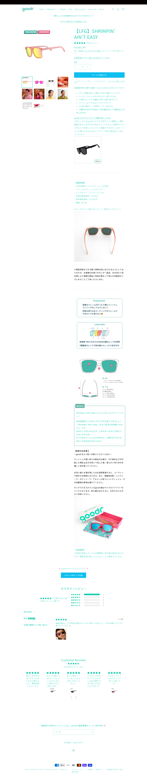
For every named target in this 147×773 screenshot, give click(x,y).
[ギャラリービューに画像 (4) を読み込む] (63, 82)
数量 (75, 62)
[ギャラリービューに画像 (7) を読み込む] (51, 94)
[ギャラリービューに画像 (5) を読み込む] (27, 94)
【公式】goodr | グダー (37, 769)
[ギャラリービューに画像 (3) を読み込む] (51, 82)
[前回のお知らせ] (53, 2)
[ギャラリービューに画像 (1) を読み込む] (27, 82)
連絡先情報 (75, 772)
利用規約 (90, 769)
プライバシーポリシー (78, 769)
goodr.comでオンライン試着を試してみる (92, 118)
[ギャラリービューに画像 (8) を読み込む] (63, 94)
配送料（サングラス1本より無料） (90, 51)
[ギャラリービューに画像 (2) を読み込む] (39, 82)
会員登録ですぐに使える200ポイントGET (92, 57)
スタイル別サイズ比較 (73, 575)
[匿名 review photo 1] (61, 634)
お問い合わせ (78, 742)
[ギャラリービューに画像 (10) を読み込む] (39, 106)
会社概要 (67, 742)
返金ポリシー (65, 769)
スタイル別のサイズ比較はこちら (73, 21)
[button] (51, 9)
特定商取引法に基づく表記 (114, 769)
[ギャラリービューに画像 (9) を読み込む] (27, 106)
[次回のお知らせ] (93, 2)
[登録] (91, 731)
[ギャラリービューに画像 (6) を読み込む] (39, 94)
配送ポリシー (100, 769)
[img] (61, 619)
